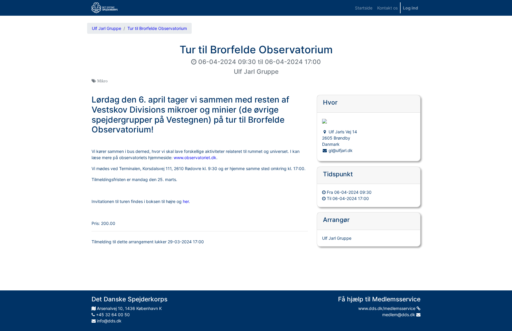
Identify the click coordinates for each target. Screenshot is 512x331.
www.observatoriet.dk (195, 157)
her (186, 201)
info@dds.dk (108, 320)
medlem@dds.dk (399, 314)
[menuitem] (364, 7)
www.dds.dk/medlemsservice (387, 308)
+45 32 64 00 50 (112, 314)
